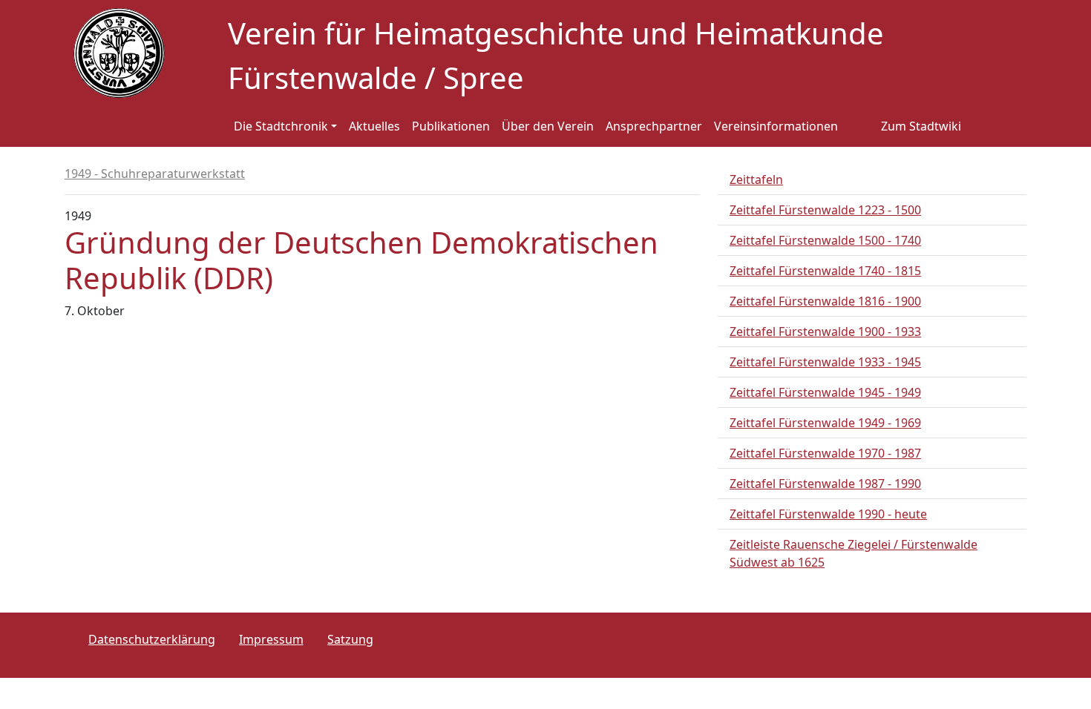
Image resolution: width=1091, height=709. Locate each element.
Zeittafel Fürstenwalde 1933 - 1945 (825, 362)
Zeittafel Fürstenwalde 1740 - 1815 (825, 271)
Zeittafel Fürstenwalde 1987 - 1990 (825, 483)
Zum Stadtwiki (921, 126)
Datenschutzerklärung (151, 639)
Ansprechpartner (654, 126)
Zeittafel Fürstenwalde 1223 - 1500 (825, 210)
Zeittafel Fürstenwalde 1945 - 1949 (825, 392)
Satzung (350, 639)
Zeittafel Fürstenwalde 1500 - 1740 (825, 240)
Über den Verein (548, 126)
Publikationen (451, 126)
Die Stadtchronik (281, 126)
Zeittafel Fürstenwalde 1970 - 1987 (825, 453)
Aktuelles (374, 126)
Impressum (271, 639)
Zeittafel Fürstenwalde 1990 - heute (828, 514)
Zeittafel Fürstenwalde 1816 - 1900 (825, 301)
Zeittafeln (756, 179)
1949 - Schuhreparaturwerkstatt (155, 173)
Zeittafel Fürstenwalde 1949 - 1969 (825, 423)
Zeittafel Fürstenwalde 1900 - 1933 (825, 331)
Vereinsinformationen (776, 126)
